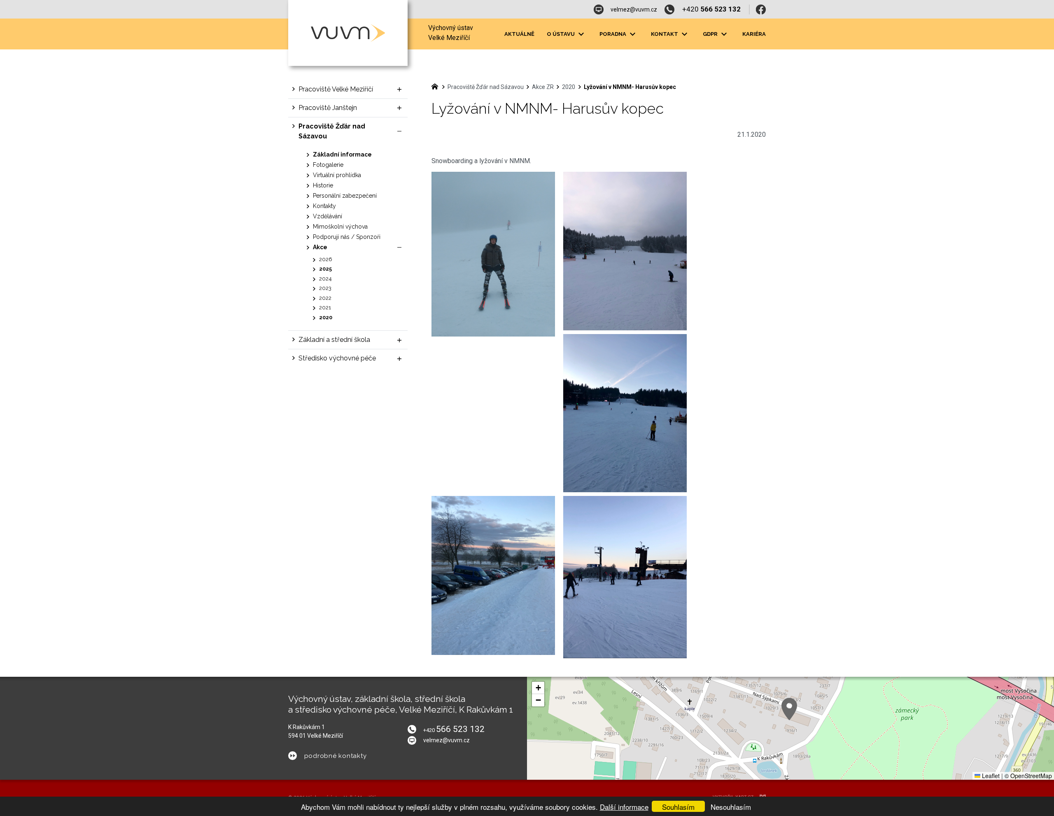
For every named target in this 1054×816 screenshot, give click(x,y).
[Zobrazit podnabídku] (581, 34)
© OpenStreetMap (1028, 776)
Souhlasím (678, 807)
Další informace (624, 807)
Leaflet (990, 776)
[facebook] (761, 9)
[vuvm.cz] (436, 85)
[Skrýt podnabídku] (399, 131)
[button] (789, 709)
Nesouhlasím (731, 807)
